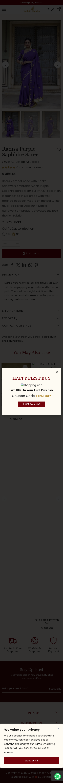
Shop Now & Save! (31, 404)
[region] (31, 746)
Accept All (31, 760)
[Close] (58, 729)
